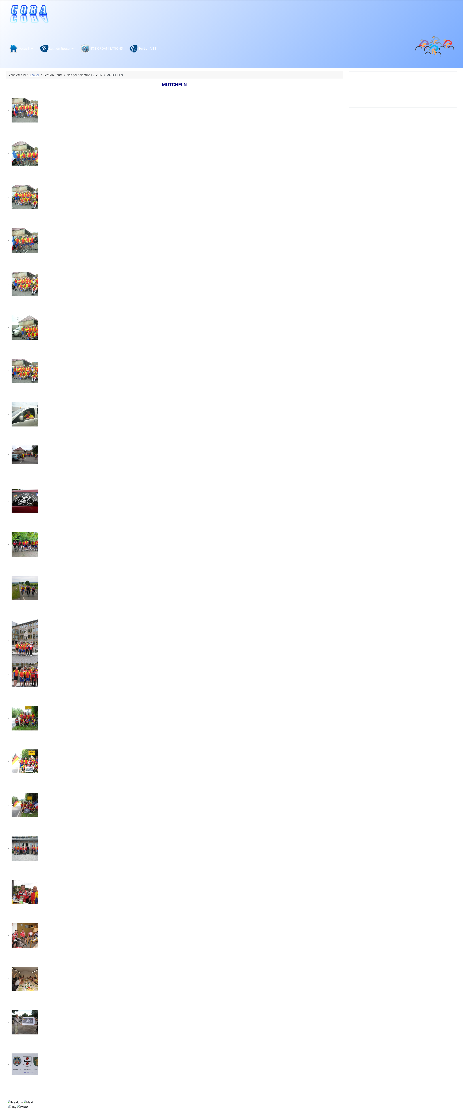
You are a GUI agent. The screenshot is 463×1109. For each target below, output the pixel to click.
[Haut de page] (456, 1102)
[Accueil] (31, 48)
